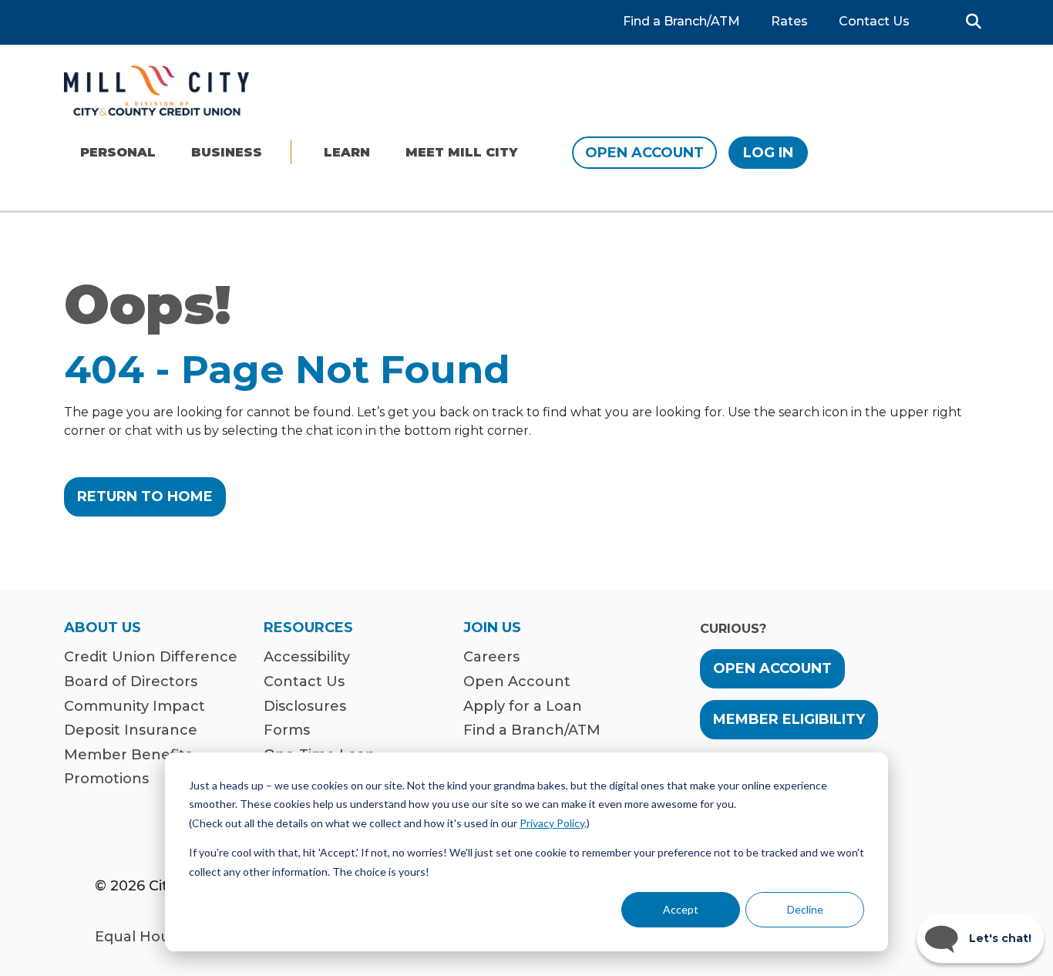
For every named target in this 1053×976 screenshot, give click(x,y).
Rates (789, 21)
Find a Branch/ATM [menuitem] (532, 730)
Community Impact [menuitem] (134, 706)
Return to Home (145, 496)
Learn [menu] (347, 152)
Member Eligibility (789, 719)
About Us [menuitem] (102, 628)
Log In (768, 152)
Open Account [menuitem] (516, 682)
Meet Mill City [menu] (461, 152)
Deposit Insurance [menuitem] (130, 730)
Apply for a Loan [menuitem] (522, 706)
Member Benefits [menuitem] (128, 755)
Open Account (644, 152)
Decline (805, 909)
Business (226, 152)
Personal (118, 152)
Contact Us (874, 21)
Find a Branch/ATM (681, 21)
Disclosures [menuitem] (305, 706)
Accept (680, 909)
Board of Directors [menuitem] (130, 682)
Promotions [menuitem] (106, 779)
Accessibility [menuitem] (307, 657)
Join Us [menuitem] (492, 628)
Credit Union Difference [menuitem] (150, 657)
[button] (973, 21)
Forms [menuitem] (287, 730)
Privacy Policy (552, 823)
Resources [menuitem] (308, 628)
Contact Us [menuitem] (304, 682)
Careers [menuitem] (491, 657)
